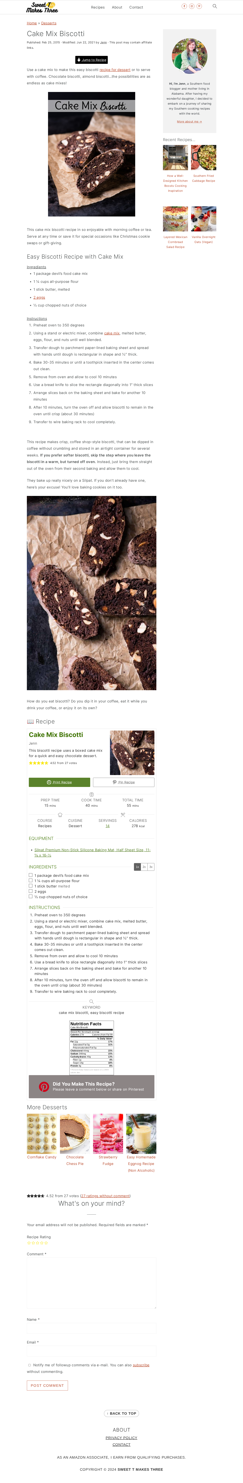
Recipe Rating (39, 1237)
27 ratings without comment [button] (105, 1196)
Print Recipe (62, 782)
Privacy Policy (121, 1438)
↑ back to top (121, 1413)
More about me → (189, 121)
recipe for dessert (115, 70)
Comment (37, 1254)
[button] (31, 763)
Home (32, 23)
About (117, 7)
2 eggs (39, 297)
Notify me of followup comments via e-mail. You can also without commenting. (88, 1368)
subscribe (141, 1365)
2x (144, 866)
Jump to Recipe (93, 60)
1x (137, 866)
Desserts (48, 23)
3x (150, 866)
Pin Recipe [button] (126, 782)
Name (33, 1319)
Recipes (98, 7)
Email (33, 1342)
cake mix (112, 333)
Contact (136, 7)
